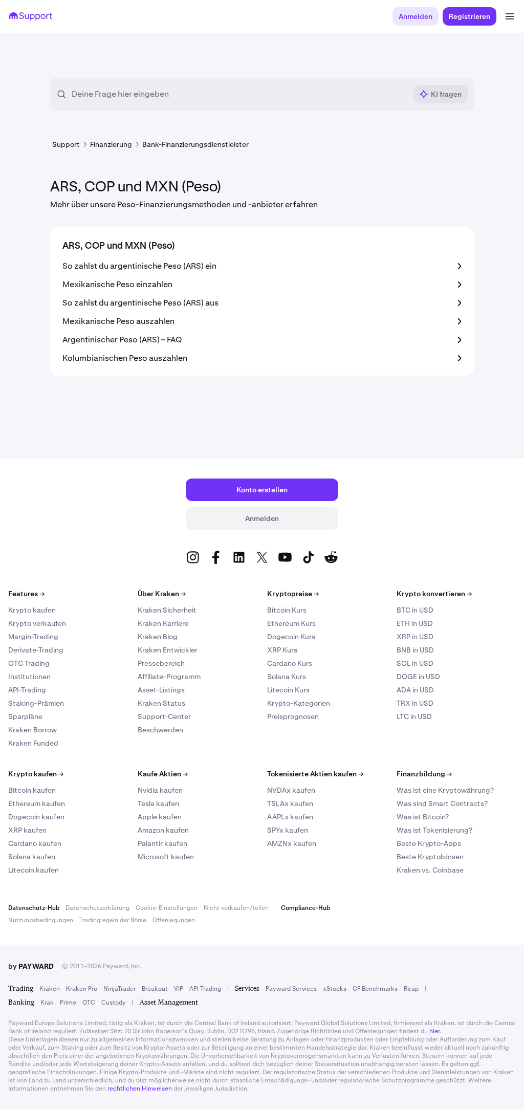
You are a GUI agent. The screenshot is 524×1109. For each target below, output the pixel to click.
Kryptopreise (293, 593)
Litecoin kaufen (33, 870)
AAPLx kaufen (290, 816)
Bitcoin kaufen (32, 790)
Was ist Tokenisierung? (434, 830)
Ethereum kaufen (36, 803)
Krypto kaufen (32, 610)
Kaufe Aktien (163, 773)
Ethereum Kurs (291, 623)
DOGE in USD (418, 676)
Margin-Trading (33, 636)
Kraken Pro (81, 989)
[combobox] (239, 94)
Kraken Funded (33, 743)
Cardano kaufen (34, 843)
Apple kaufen (160, 816)
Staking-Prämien (36, 703)
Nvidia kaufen (160, 790)
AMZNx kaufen (291, 843)
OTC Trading (29, 663)
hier (434, 1031)
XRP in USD (415, 636)
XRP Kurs (282, 650)
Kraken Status (161, 703)
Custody (113, 1002)
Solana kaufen (31, 856)
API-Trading (27, 689)
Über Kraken (162, 593)
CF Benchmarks (375, 989)
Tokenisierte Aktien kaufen (315, 773)
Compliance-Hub (305, 908)
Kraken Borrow (32, 729)
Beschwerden (160, 729)
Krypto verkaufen (37, 623)
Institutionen (29, 676)
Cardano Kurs (289, 663)
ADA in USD (415, 689)
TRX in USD (415, 703)
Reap (411, 989)
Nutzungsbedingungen (40, 920)
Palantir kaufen (162, 843)
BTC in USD (415, 610)
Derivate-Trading (35, 650)
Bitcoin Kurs (287, 610)
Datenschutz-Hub (33, 908)
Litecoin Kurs (288, 689)
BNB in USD (415, 650)
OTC (88, 1002)
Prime (68, 1002)
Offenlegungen (173, 920)
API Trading (205, 989)
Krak (47, 1002)
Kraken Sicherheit (167, 610)
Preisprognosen (293, 716)
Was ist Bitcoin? (423, 816)
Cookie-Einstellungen (167, 908)
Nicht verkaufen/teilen (236, 908)
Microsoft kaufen (166, 856)
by (31, 966)
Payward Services (291, 989)
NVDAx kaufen (291, 790)
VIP (178, 989)
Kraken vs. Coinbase (430, 870)
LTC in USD (414, 716)
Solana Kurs (286, 676)
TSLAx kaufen (290, 803)
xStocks (334, 989)
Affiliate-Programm (169, 676)
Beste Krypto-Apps (429, 843)
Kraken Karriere (163, 623)
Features (26, 593)
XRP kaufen (27, 830)
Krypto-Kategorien (298, 703)
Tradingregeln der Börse (112, 920)
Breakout (155, 989)
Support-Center (164, 716)
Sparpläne (25, 716)
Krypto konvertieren (434, 593)
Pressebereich (161, 663)
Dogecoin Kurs (291, 636)
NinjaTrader (119, 989)
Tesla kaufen (158, 803)
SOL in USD (415, 663)
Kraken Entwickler (168, 650)
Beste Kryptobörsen (430, 856)
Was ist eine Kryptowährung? (445, 790)
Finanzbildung (424, 773)
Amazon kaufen (163, 830)
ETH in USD (415, 623)
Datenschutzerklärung (97, 908)
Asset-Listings (161, 689)
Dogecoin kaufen (36, 816)
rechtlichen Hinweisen (139, 1088)
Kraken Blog (158, 636)
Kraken (49, 989)
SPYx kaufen (287, 830)
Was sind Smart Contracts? (442, 803)
